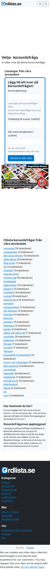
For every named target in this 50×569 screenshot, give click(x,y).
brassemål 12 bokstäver (17, 355)
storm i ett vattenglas (16, 362)
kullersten (9, 340)
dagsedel (9, 373)
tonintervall (10, 277)
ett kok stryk (11, 380)
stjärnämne (10, 259)
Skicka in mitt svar (21, 158)
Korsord (6, 493)
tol (5, 266)
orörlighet (9, 292)
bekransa (9, 325)
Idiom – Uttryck (10, 511)
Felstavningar (9, 489)
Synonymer (8, 486)
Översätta (7, 500)
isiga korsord (11, 299)
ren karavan (10, 310)
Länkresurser (9, 497)
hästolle (8, 314)
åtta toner (9, 263)
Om (4, 537)
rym (6, 395)
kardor (7, 329)
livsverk (8, 347)
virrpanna (9, 248)
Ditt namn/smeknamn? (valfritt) (20, 133)
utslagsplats (10, 252)
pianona (8, 318)
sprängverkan (11, 307)
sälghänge (9, 377)
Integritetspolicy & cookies (17, 530)
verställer (9, 336)
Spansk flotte (11, 274)
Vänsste (8, 351)
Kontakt (6, 534)
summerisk (10, 369)
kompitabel (10, 281)
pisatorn (8, 288)
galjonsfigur (10, 285)
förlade (8, 344)
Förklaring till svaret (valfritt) (24, 119)
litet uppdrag (11, 366)
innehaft (8, 270)
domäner (9, 303)
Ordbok (6, 482)
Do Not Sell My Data (32, 567)
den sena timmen (13, 255)
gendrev (8, 322)
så (5, 391)
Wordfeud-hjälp (10, 519)
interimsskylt (11, 384)
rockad (8, 296)
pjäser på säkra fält (14, 332)
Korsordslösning (17, 90)
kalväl (7, 388)
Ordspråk (7, 515)
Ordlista (30, 548)
